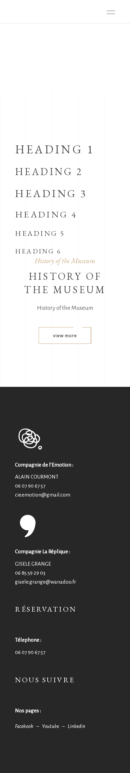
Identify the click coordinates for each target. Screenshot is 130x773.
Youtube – (55, 726)
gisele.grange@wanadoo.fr (45, 582)
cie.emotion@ (42, 495)
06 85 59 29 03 (30, 573)
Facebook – (28, 726)
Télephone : (28, 640)
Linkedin (76, 726)
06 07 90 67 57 (30, 486)
